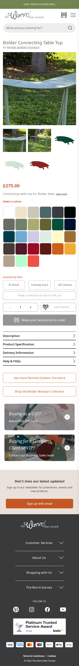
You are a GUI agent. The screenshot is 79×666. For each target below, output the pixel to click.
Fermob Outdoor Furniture (23, 47)
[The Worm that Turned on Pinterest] (16, 609)
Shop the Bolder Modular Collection (39, 391)
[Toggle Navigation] (73, 15)
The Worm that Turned (43, 660)
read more (61, 194)
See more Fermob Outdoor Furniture (39, 378)
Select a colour (12, 201)
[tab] (14, 285)
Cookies (52, 656)
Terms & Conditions (33, 656)
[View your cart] (64, 15)
